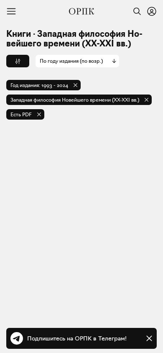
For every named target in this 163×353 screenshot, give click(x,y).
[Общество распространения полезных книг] (81, 11)
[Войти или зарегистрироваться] (152, 11)
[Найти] (135, 11)
